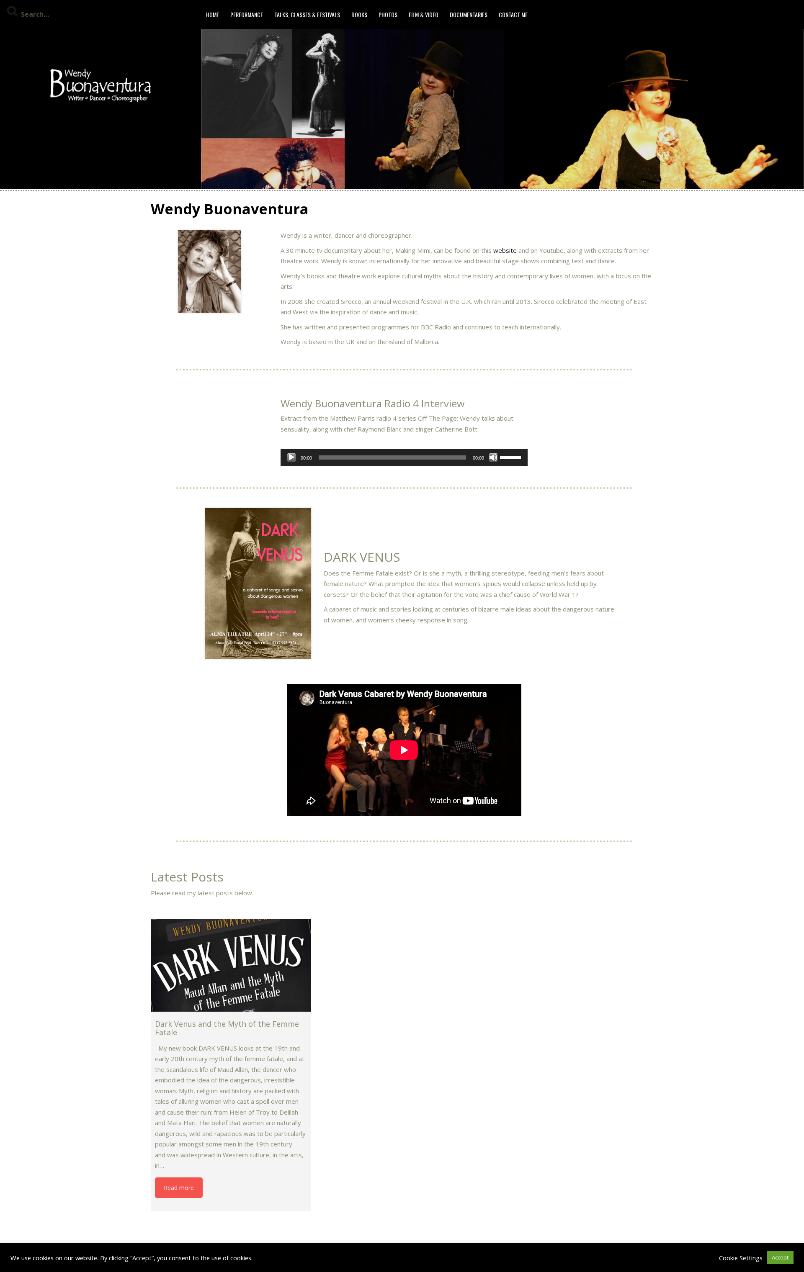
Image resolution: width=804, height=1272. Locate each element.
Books (359, 14)
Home (212, 14)
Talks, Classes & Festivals (307, 14)
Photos (388, 14)
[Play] (291, 457)
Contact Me (513, 14)
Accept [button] (780, 1257)
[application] (404, 457)
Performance (246, 14)
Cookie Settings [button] (741, 1258)
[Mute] (493, 457)
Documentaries (468, 14)
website (505, 250)
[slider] (511, 456)
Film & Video (423, 14)
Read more (179, 1188)
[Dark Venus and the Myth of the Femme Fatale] (231, 965)
